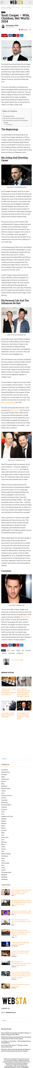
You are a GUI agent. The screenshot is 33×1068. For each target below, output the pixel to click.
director (18, 650)
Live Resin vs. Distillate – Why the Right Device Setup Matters (21, 912)
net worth (28, 650)
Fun (2, 814)
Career (3, 791)
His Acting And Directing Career (14, 118)
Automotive (5, 779)
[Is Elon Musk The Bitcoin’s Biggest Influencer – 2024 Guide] (24, 702)
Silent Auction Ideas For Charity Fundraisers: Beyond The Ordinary (9, 691)
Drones (3, 798)
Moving (4, 842)
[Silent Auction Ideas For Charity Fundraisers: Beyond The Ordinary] (9, 678)
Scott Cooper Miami (8, 402)
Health (3, 821)
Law (2, 835)
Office (3, 847)
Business (4, 786)
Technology (5, 863)
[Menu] (2, 2)
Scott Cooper (11, 653)
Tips (2, 865)
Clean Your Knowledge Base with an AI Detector (20, 943)
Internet (4, 830)
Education (4, 802)
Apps (3, 777)
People (8, 7)
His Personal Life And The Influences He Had (16, 121)
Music (3, 844)
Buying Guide (5, 788)
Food (2, 812)
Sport (3, 858)
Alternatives (5, 772)
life (23, 650)
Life (2, 840)
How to (3, 828)
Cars (2, 793)
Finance (4, 809)
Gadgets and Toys (7, 816)
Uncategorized (6, 872)
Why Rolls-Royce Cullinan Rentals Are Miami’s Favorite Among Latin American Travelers (20, 932)
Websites (4, 875)
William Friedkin (13, 469)
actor (8, 650)
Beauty (3, 781)
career (12, 650)
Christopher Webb (12, 25)
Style (3, 861)
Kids (2, 833)
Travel (3, 870)
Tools (3, 868)
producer (4, 653)
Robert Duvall (15, 410)
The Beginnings (8, 116)
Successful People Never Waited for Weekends (8, 715)
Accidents (4, 770)
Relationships (6, 854)
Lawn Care (4, 837)
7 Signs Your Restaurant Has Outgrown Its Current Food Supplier (20, 953)
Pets (2, 851)
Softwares (4, 856)
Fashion (4, 807)
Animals (4, 774)
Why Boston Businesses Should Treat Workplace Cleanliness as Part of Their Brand (21, 902)
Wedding (4, 877)
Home (3, 7)
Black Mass (25, 617)
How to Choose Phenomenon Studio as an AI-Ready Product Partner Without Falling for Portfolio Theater (20, 974)
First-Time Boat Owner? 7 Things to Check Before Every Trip (20, 921)
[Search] (30, 2)
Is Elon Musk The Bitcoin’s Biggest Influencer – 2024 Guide (23, 715)
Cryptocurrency (6, 795)
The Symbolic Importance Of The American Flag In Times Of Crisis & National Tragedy (23, 692)
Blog (2, 784)
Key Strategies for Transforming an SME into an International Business (21, 963)
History (3, 823)
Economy (4, 800)
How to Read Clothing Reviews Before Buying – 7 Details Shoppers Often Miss (21, 892)
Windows (4, 879)
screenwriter (20, 653)
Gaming (4, 819)
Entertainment (6, 805)
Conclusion (9, 124)
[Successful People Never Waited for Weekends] (9, 702)
